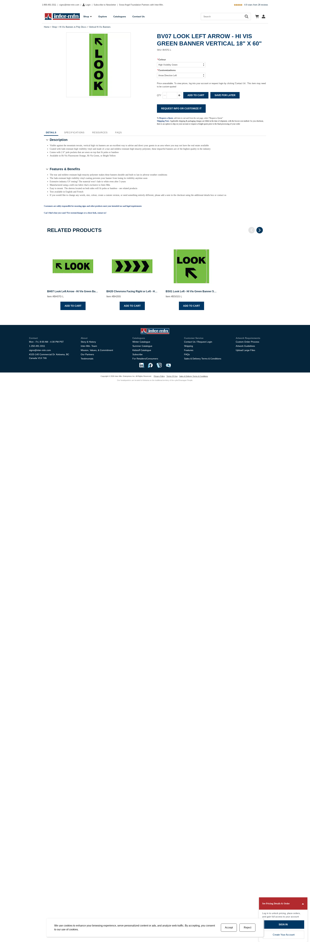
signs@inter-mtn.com (69, 5)
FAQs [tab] (118, 132)
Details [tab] (51, 132)
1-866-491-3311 (49, 5)
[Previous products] (251, 230)
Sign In (283, 924)
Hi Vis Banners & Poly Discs (72, 27)
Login (88, 5)
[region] (155, 275)
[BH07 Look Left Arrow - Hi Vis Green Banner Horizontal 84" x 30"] (73, 263)
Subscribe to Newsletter (105, 5)
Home (46, 27)
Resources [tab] (99, 132)
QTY (159, 95)
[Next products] (259, 230)
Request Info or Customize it (181, 108)
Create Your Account (283, 934)
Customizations (166, 70)
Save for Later (225, 95)
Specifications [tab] (74, 132)
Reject (247, 927)
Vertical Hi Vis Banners (100, 27)
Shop (54, 27)
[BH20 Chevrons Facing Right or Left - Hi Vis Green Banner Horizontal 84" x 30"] (132, 263)
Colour (161, 59)
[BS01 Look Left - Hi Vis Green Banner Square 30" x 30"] (191, 263)
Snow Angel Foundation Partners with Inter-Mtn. (141, 5)
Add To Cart (195, 95)
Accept (229, 927)
